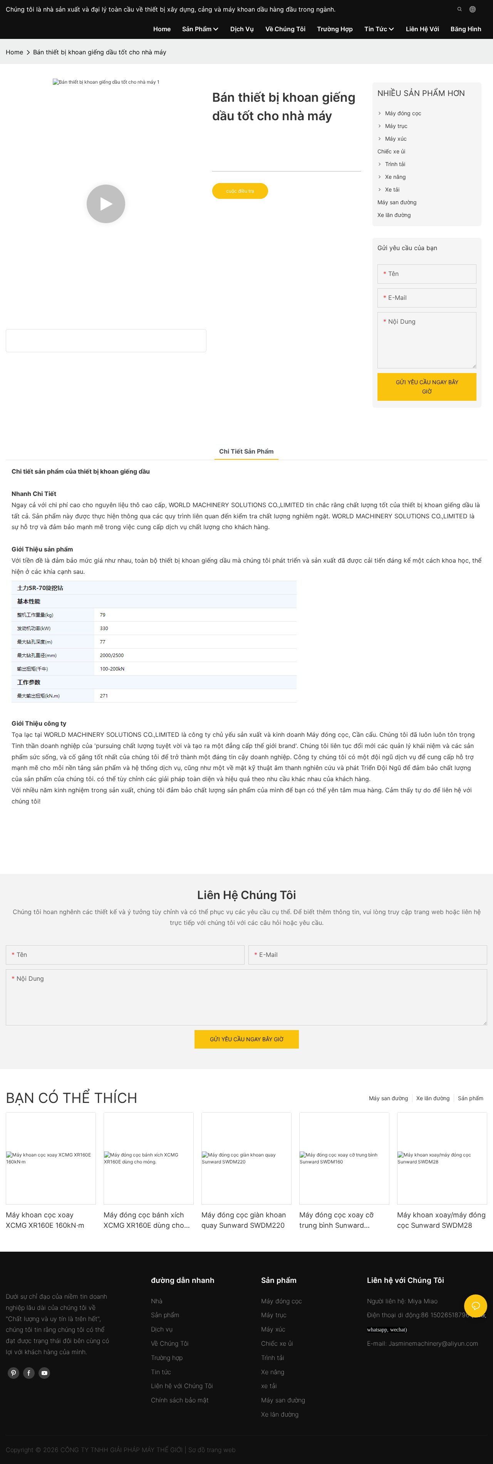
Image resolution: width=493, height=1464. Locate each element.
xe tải (269, 1386)
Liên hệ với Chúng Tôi (182, 1386)
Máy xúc (273, 1329)
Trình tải (272, 1357)
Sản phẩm (470, 1098)
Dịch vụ (162, 1329)
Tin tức (161, 1372)
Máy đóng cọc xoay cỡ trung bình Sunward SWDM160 (336, 1220)
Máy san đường (388, 1098)
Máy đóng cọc (281, 1301)
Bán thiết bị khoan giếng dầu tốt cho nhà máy (99, 52)
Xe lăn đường (433, 1098)
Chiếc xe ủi (277, 1343)
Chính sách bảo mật (180, 1400)
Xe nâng (272, 1372)
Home (14, 52)
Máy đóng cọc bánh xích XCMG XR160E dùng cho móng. (144, 1220)
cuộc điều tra (240, 191)
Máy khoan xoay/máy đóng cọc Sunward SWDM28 (441, 1220)
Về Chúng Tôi (170, 1343)
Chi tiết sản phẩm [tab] (246, 451)
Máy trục (274, 1315)
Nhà (157, 1301)
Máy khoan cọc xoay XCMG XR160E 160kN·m (45, 1220)
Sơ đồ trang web (212, 1450)
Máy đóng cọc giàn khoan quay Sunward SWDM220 (243, 1220)
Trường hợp (167, 1357)
